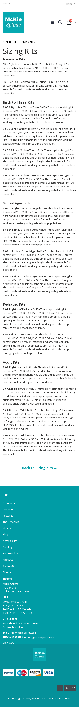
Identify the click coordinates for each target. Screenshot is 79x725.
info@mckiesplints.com (23, 632)
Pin (73, 688)
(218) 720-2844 (19, 601)
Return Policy (10, 553)
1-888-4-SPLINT (11, 613)
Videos (7, 528)
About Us (8, 559)
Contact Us (9, 566)
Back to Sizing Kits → (39, 467)
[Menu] (52, 22)
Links (69, 3)
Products (8, 509)
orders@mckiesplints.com (39, 637)
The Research (11, 522)
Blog (5, 534)
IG (66, 688)
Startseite (9, 41)
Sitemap (7, 572)
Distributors (9, 503)
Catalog (7, 547)
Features (8, 515)
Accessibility (10, 540)
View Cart (8, 642)
